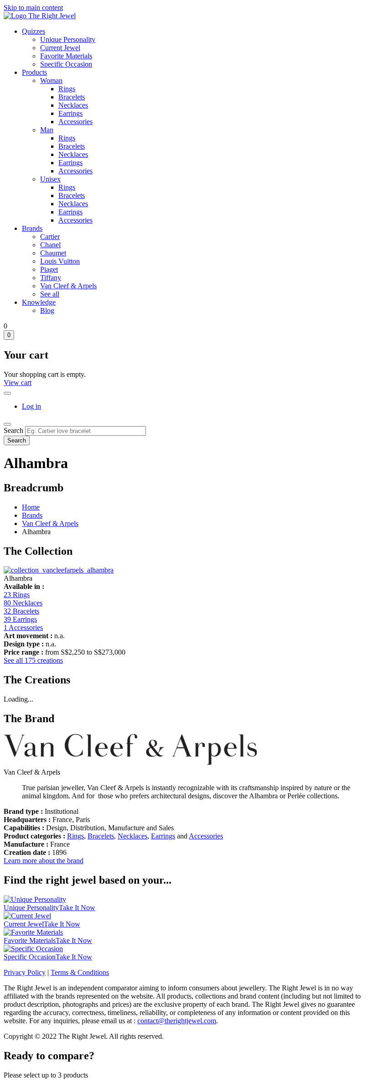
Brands (32, 228)
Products (34, 72)
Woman (51, 80)
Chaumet (53, 253)
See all (49, 294)
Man (46, 130)
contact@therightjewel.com (176, 1021)
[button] (59, 570)
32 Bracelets (21, 611)
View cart (17, 382)
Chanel (50, 245)
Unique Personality (67, 39)
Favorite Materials (66, 56)
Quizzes (33, 31)
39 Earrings (20, 619)
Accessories (75, 121)
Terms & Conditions (80, 972)
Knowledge (39, 302)
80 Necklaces (23, 603)
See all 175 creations (33, 660)
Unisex (50, 179)
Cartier (50, 236)
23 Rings (17, 595)
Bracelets (71, 97)
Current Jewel (60, 48)
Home (31, 507)
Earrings (70, 113)
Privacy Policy (25, 972)
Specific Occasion (66, 64)
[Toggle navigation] (7, 424)
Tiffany (50, 277)
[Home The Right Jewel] (40, 16)
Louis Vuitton (60, 261)
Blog (47, 310)
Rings (66, 89)
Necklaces (73, 105)
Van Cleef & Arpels (68, 286)
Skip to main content (33, 7)
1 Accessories (23, 627)
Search (13, 430)
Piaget (49, 269)
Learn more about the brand (43, 860)
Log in (31, 406)
